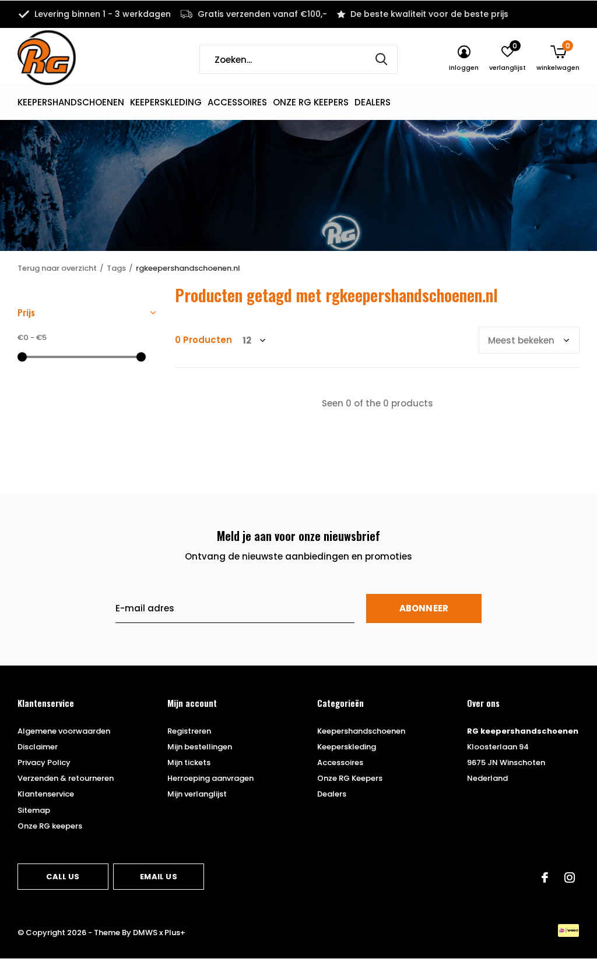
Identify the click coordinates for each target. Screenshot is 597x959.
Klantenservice (45, 793)
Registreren (189, 731)
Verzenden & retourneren (65, 778)
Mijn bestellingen (199, 746)
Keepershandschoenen (70, 102)
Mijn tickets (188, 762)
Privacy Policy (44, 762)
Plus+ (174, 932)
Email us (158, 876)
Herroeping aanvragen (210, 778)
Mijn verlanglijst (197, 793)
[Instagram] (569, 877)
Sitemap (33, 810)
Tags (116, 268)
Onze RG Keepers (311, 102)
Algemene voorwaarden (63, 731)
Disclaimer (37, 746)
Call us (62, 876)
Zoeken (381, 59)
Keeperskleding (166, 102)
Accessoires (237, 102)
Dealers (372, 102)
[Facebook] (545, 877)
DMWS (145, 932)
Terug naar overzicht (57, 268)
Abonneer (424, 608)
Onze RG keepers (49, 825)
